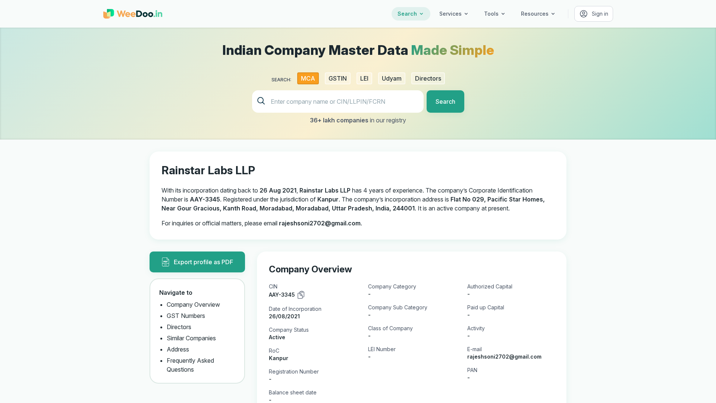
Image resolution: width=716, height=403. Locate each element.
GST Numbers (186, 315)
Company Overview (193, 304)
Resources (535, 13)
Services (450, 13)
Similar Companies (191, 338)
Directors (179, 327)
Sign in (600, 13)
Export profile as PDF (203, 262)
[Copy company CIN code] (300, 294)
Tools (491, 13)
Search (407, 13)
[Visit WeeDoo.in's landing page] (133, 14)
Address (178, 349)
